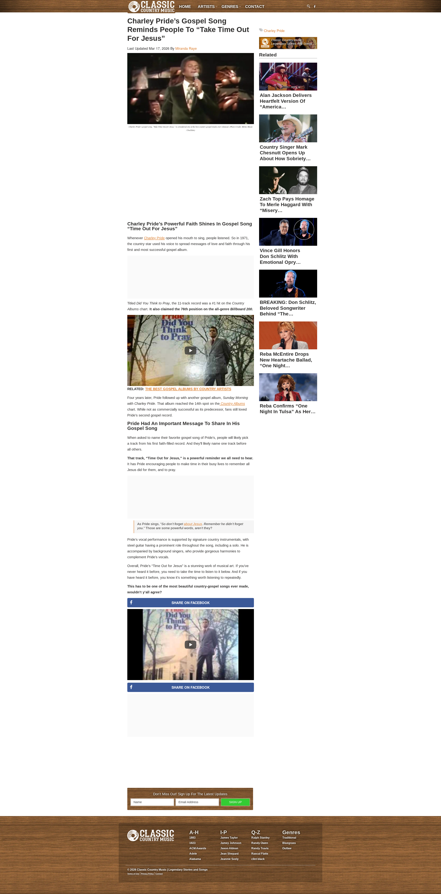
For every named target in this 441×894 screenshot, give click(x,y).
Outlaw (286, 848)
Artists (206, 6)
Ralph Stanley (260, 837)
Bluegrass (289, 843)
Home (185, 6)
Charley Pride (154, 238)
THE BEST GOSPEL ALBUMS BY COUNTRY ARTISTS (188, 389)
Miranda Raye (186, 48)
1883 (192, 837)
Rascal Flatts (259, 853)
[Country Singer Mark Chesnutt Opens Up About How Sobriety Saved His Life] (288, 128)
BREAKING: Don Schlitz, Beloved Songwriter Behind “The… (288, 308)
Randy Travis (260, 848)
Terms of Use (133, 874)
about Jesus (193, 524)
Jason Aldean (229, 848)
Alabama (195, 859)
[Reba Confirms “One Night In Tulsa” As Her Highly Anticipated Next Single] (288, 387)
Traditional (289, 837)
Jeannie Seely (229, 859)
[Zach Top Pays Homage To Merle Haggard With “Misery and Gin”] (288, 180)
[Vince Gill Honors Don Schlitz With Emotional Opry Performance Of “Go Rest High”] (288, 232)
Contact (254, 6)
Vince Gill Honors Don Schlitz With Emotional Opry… (280, 256)
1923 (192, 843)
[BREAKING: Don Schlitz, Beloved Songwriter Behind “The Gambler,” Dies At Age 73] (288, 284)
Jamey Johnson (230, 843)
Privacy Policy (147, 874)
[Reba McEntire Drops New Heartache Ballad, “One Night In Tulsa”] (288, 335)
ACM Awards (197, 848)
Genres (230, 6)
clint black (258, 859)
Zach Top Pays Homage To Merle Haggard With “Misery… (287, 204)
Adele (193, 853)
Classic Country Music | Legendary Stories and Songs (291, 41)
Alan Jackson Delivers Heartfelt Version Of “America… (286, 101)
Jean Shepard (229, 853)
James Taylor (229, 837)
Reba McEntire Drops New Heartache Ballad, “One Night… (286, 359)
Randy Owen (259, 843)
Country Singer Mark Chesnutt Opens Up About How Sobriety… (285, 152)
